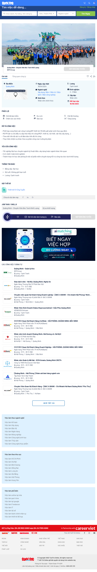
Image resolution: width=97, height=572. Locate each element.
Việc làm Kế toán (11, 422)
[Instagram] (89, 533)
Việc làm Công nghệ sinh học (15, 437)
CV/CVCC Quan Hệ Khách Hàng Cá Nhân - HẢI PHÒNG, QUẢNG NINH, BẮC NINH (46, 321)
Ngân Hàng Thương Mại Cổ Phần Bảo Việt (29, 284)
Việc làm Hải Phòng (12, 477)
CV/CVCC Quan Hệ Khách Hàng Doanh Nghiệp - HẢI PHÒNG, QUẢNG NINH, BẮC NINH (48, 347)
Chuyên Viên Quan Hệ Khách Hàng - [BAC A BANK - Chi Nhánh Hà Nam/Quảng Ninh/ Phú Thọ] (52, 386)
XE (21, 545)
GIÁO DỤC (80, 538)
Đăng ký (83, 7)
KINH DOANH (24, 538)
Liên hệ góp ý (55, 566)
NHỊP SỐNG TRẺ (44, 538)
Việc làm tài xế (10, 510)
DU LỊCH (23, 549)
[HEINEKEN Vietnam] (7, 312)
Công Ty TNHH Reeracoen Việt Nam (27, 363)
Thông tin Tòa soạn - (42, 564)
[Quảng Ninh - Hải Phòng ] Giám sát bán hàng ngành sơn (37, 373)
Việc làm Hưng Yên (12, 480)
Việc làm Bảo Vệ (11, 428)
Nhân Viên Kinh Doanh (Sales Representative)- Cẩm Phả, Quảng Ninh (42, 308)
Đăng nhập (91, 7)
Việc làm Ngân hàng (12, 431)
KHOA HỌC (61, 542)
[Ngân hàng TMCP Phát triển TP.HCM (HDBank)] (7, 325)
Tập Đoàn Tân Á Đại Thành (23, 376)
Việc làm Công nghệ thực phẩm (16, 444)
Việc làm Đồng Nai (12, 468)
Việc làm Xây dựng (12, 425)
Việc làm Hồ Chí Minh (12, 459)
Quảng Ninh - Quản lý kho (24, 268)
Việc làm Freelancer (12, 504)
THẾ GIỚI (4, 545)
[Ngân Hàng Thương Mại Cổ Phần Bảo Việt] (7, 285)
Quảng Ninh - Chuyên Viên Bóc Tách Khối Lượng (21, 208)
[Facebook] (84, 533)
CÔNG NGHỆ (24, 542)
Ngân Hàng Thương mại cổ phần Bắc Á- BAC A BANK (33, 297)
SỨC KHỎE (61, 545)
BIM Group (11, 70)
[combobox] (19, 13)
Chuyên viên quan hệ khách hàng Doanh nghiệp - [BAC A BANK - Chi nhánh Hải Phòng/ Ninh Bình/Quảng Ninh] (52, 295)
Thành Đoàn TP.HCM (55, 564)
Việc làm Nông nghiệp (13, 434)
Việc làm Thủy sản (11, 440)
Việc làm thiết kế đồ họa (14, 517)
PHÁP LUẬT (5, 549)
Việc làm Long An (11, 471)
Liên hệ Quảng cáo (28, 566)
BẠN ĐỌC (80, 542)
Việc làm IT (9, 507)
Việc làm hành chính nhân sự (15, 514)
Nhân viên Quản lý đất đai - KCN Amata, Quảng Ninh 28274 (38, 360)
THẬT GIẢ (80, 545)
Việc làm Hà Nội (11, 462)
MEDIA (4, 538)
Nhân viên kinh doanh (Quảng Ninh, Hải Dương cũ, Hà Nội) (37, 334)
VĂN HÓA (42, 542)
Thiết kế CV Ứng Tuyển (16, 190)
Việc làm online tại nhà (13, 495)
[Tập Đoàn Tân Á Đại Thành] (7, 377)
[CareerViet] (85, 528)
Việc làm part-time (12, 498)
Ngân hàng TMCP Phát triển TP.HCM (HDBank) (30, 323)
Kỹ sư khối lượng (49, 208)
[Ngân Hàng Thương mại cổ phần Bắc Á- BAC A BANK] (7, 298)
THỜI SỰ (4, 542)
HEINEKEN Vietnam (21, 310)
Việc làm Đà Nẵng (11, 474)
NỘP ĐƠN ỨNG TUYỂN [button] (77, 69)
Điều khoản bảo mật (42, 566)
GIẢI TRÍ (41, 545)
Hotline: (68, 566)
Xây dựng (41, 92)
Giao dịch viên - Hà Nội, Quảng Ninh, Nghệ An (32, 281)
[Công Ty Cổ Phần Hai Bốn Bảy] (7, 338)
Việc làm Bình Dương (12, 465)
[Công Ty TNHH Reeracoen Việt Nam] (7, 364)
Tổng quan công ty (19, 76)
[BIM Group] (7, 272)
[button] (89, 3)
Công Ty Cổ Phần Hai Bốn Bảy (24, 337)
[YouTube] (94, 533)
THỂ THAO (61, 538)
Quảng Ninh (10, 86)
